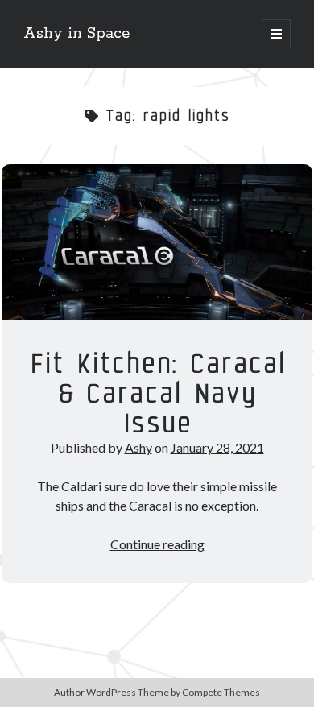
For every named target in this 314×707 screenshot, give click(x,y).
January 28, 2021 (217, 447)
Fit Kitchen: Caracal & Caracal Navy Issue (157, 242)
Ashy (138, 447)
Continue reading (157, 544)
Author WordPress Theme (111, 692)
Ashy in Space (76, 33)
